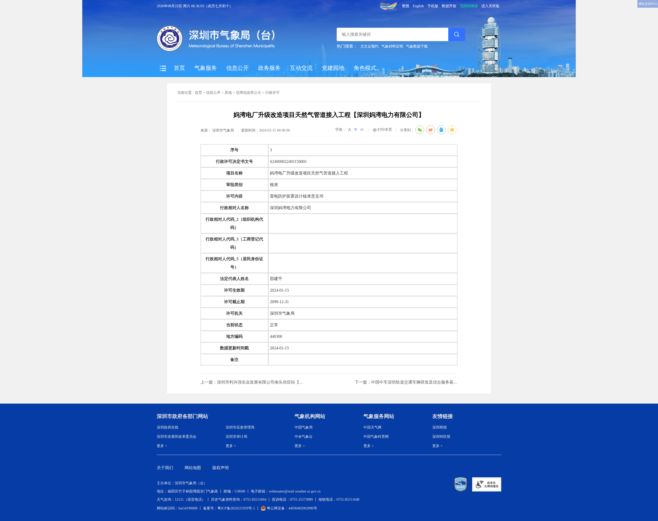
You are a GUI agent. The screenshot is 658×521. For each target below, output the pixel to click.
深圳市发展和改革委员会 (176, 437)
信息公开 (237, 68)
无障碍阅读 (469, 6)
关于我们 (165, 468)
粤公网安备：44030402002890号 (291, 508)
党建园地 (333, 68)
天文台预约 (369, 46)
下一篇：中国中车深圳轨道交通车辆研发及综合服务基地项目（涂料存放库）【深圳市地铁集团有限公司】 (406, 382)
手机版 (432, 6)
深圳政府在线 (167, 427)
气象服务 (205, 68)
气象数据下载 (417, 46)
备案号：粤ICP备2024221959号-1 (229, 508)
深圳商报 (439, 427)
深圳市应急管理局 (240, 427)
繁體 (405, 6)
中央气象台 (304, 437)
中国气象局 (304, 427)
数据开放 (449, 6)
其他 (228, 93)
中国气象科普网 (376, 437)
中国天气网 (372, 427)
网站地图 (193, 468)
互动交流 (301, 68)
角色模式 (365, 68)
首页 (179, 68)
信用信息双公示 (248, 93)
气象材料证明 (392, 46)
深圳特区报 (441, 437)
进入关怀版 (490, 6)
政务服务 (269, 68)
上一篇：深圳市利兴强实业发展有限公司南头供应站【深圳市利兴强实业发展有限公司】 (251, 382)
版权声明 (220, 468)
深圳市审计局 (236, 437)
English (418, 6)
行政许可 (272, 93)
